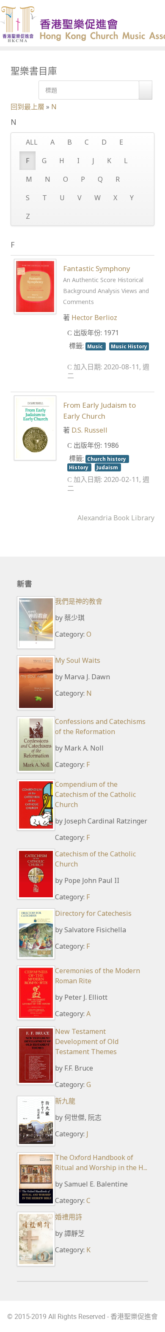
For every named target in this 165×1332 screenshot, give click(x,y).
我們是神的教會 (78, 601)
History (79, 467)
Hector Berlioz (94, 317)
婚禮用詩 (68, 1217)
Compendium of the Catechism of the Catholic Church (95, 794)
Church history (107, 458)
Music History (129, 346)
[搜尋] (145, 90)
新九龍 (65, 1101)
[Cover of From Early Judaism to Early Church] (35, 427)
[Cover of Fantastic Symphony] (35, 286)
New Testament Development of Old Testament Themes (86, 1041)
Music (95, 346)
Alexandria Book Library (115, 517)
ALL (32, 142)
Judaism (107, 467)
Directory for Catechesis (93, 913)
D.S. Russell (89, 430)
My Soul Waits (77, 660)
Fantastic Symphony (106, 285)
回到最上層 (27, 106)
